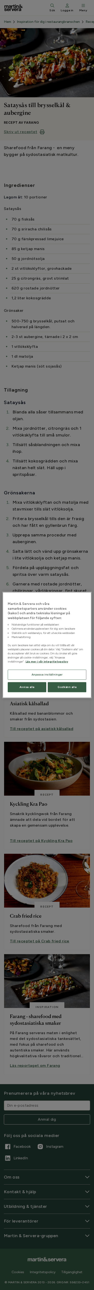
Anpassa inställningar (47, 674)
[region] (47, 645)
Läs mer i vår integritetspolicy (47, 661)
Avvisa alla (27, 687)
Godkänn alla (67, 687)
